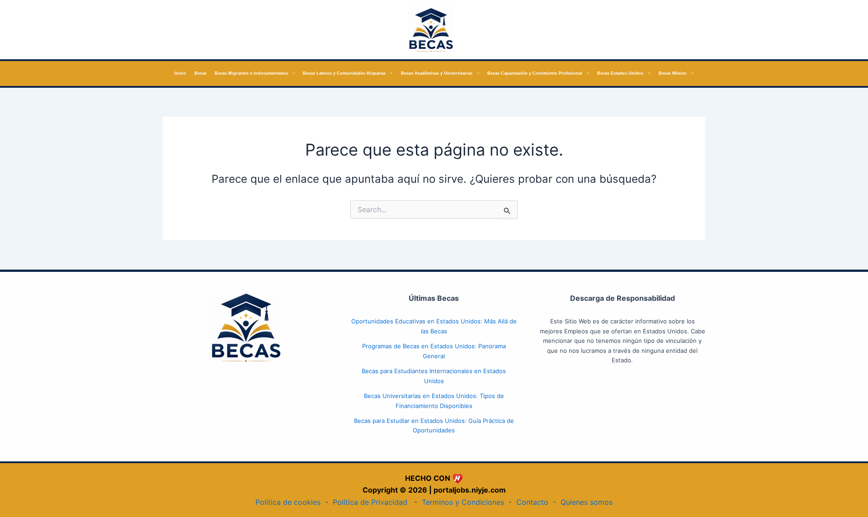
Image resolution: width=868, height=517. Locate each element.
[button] (291, 73)
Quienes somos (587, 502)
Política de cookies (288, 502)
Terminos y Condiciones (463, 502)
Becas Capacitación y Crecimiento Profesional (534, 73)
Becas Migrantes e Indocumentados (251, 73)
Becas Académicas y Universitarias (436, 73)
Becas (200, 73)
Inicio (180, 73)
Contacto (532, 502)
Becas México (673, 73)
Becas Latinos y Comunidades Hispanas (344, 73)
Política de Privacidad (370, 502)
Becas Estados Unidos (620, 73)
